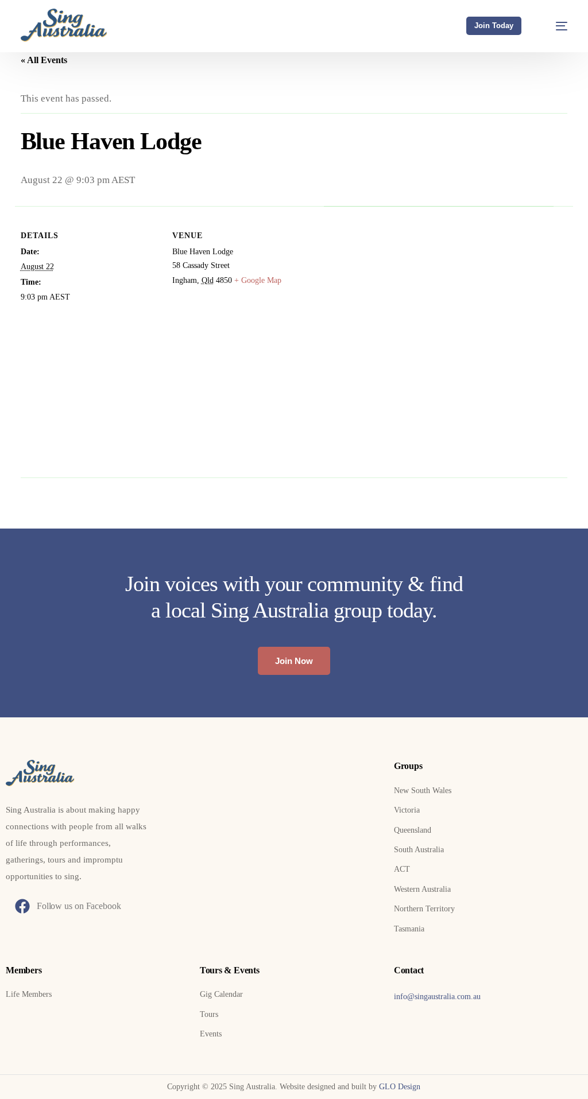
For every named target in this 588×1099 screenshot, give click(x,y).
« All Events (44, 60)
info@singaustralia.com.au (437, 996)
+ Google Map (257, 280)
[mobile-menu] (554, 26)
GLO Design (399, 1086)
